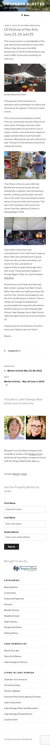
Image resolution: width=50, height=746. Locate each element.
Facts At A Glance (12, 656)
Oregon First (35, 454)
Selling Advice (11, 633)
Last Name (9, 517)
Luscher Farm (11, 719)
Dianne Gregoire (30, 26)
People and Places (13, 627)
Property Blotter (24, 4)
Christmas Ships (12, 685)
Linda (24, 474)
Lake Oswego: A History (15, 662)
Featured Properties (14, 598)
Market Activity (11, 610)
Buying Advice (11, 587)
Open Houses (10, 621)
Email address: (11, 532)
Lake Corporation (12, 702)
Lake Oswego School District (18, 714)
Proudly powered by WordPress (18, 739)
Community (14, 351)
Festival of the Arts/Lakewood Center (22, 696)
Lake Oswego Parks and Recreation (21, 708)
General (8, 604)
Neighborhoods (11, 616)
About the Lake (11, 650)
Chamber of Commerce (15, 679)
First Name (10, 503)
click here (9, 278)
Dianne (16, 474)
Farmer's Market (12, 691)
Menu (26, 15)
